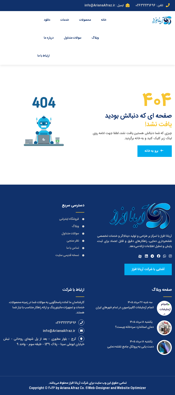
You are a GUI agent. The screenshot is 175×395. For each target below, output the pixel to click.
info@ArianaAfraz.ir (100, 5)
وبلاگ (95, 38)
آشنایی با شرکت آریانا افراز (148, 269)
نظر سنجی (73, 240)
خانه (103, 20)
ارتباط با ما (43, 55)
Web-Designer (99, 388)
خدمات (64, 20)
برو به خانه (151, 151)
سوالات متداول (72, 38)
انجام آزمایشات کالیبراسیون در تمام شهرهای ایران (125, 307)
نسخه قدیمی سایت (67, 255)
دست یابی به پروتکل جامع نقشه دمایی (130, 346)
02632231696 (146, 5)
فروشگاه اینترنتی (69, 219)
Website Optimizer (131, 388)
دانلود (47, 20)
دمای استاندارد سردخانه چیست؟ (134, 327)
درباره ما (49, 38)
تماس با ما (72, 248)
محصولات (85, 20)
